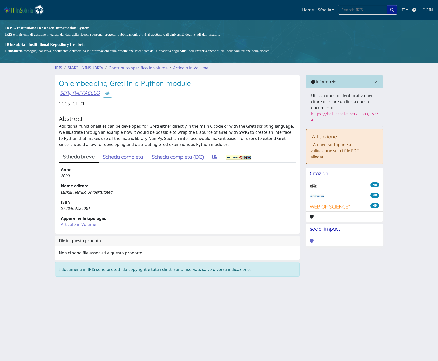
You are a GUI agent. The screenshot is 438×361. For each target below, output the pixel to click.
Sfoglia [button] (324, 10)
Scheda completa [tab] (123, 157)
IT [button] (403, 10)
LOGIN (426, 10)
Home (308, 10)
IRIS (58, 68)
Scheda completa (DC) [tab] (178, 157)
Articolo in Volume (190, 68)
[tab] (215, 156)
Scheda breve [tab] (79, 156)
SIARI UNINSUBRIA (85, 68)
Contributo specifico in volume (138, 68)
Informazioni (327, 81)
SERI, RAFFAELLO (80, 93)
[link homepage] (26, 10)
